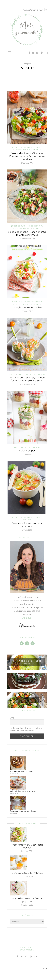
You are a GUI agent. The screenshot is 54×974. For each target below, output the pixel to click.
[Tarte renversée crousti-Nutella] (26, 763)
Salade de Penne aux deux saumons (27, 525)
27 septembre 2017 (27, 238)
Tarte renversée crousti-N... (22, 771)
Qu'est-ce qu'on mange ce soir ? (26, 147)
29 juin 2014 (27, 530)
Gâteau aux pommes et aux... (23, 811)
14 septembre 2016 (27, 384)
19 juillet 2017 (27, 311)
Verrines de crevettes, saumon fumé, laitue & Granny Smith (27, 379)
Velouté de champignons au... (23, 791)
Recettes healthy (21, 150)
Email (12, 717)
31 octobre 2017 (27, 163)
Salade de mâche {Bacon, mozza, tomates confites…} (27, 233)
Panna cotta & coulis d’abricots (27, 873)
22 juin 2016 (27, 454)
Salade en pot (27, 450)
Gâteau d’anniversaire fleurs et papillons (27, 900)
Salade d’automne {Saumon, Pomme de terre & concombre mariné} (27, 156)
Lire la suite (27, 617)
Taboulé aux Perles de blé (27, 307)
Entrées (12, 374)
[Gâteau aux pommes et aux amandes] (26, 803)
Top (44, 968)
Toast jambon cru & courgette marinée (27, 846)
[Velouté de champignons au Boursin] (26, 783)
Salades (37, 150)
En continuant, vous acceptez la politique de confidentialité (26, 729)
